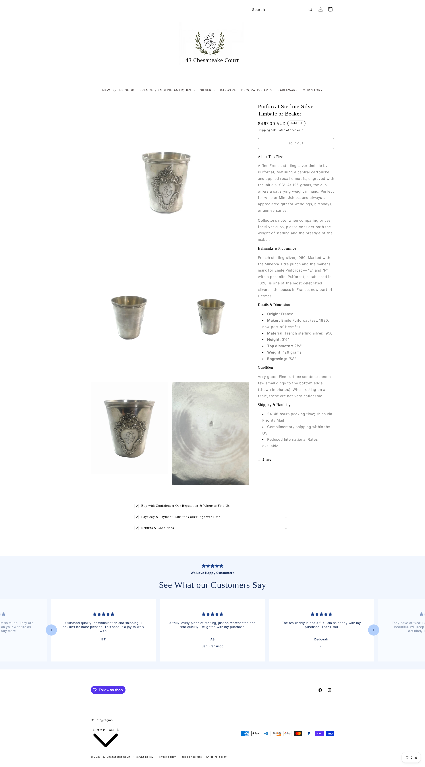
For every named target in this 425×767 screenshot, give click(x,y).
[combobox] (282, 10)
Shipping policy (216, 756)
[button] (167, 90)
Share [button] (266, 459)
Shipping (264, 130)
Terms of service (191, 756)
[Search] (310, 9)
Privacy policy (167, 756)
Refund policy (144, 756)
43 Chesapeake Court (116, 756)
